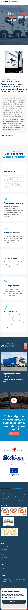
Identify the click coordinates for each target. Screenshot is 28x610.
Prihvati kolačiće (14, 601)
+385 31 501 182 (7, 581)
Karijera (3, 570)
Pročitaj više (6, 35)
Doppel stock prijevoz (6, 552)
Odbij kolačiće (14, 606)
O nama (3, 568)
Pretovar (3, 554)
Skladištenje (4, 557)
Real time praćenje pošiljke (7, 559)
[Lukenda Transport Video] (14, 400)
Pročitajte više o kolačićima (9, 597)
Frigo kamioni (4, 549)
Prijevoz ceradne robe (6, 547)
